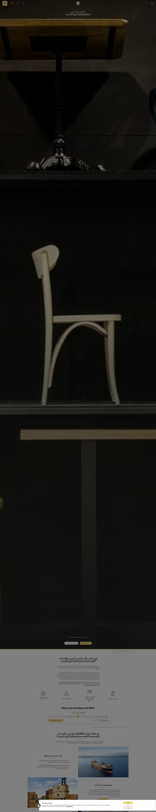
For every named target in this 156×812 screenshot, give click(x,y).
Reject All (127, 805)
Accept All (127, 802)
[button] (39, 806)
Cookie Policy (70, 806)
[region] (97, 805)
